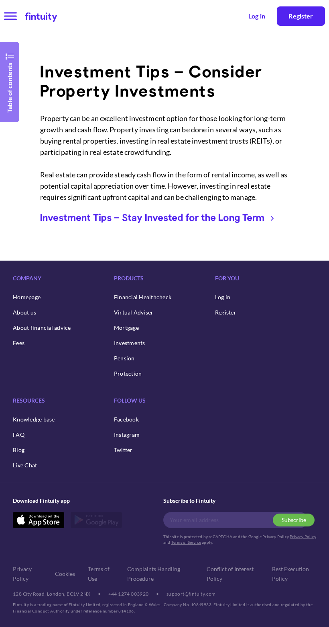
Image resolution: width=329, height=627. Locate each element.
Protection (128, 373)
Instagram (127, 434)
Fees (18, 342)
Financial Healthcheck (142, 297)
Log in (223, 297)
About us (24, 312)
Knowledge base (34, 419)
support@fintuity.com (191, 594)
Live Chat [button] (25, 465)
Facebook (126, 419)
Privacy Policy (303, 536)
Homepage (27, 297)
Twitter (123, 449)
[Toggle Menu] (10, 16)
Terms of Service (186, 542)
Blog (18, 449)
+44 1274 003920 (128, 594)
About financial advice (42, 327)
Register (300, 16)
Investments (129, 342)
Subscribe (294, 519)
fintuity (41, 16)
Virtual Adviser (134, 312)
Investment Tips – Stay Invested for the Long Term (152, 217)
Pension (124, 358)
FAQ (18, 434)
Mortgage (126, 327)
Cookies (65, 573)
